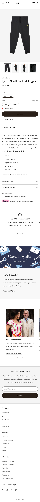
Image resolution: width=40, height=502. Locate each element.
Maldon (4, 423)
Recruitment (6, 475)
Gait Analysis (6, 444)
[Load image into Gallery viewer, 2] (15, 68)
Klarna (31, 201)
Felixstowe (5, 412)
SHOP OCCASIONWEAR (14, 354)
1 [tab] (17, 233)
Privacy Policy (6, 471)
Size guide (34, 101)
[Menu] (3, 3)
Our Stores (5, 408)
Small (5, 104)
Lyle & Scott (6, 78)
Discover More (9, 291)
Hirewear (5, 437)
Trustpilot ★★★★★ (8, 127)
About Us (5, 468)
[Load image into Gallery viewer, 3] (24, 68)
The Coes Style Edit (8, 478)
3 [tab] (22, 233)
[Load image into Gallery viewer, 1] (7, 68)
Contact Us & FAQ (8, 461)
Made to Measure (7, 440)
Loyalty (4, 447)
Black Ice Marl (8, 96)
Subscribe (20, 395)
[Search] (37, 3)
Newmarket (6, 426)
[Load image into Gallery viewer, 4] (32, 68)
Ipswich (4, 416)
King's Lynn (5, 419)
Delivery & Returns (8, 464)
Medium (14, 104)
